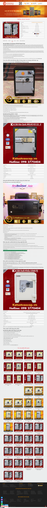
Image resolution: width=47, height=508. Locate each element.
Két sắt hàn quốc (33, 491)
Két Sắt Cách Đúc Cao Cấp (6, 486)
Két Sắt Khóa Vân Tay (33, 493)
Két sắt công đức (12, 493)
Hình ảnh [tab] (9, 40)
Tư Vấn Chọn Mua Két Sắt (20, 493)
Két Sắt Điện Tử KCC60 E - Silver (29, 360)
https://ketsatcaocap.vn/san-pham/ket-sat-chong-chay (18, 56)
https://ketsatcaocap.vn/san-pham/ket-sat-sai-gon (14, 257)
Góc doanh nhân (25, 0)
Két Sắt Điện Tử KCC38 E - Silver (8, 360)
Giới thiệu (21, 0)
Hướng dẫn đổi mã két (30, 0)
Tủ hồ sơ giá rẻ (19, 500)
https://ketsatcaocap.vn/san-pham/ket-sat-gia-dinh (14, 256)
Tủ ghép (18, 499)
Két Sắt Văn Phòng (21, 485)
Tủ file (31, 499)
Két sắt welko (25, 491)
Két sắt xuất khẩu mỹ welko (22, 484)
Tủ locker (25, 499)
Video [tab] (15, 40)
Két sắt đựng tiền (19, 491)
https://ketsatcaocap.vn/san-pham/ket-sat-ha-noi (13, 258)
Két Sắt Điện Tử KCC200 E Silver (29, 384)
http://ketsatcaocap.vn (21, 267)
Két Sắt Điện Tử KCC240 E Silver (39, 384)
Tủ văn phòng (39, 500)
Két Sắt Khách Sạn (12, 485)
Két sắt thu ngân (5, 493)
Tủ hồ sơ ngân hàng (33, 500)
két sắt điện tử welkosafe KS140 (18, 432)
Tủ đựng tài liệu (5, 500)
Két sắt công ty (12, 492)
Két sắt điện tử (5, 491)
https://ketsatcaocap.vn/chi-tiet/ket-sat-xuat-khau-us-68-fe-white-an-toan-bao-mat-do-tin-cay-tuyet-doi (20, 326)
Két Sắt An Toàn (5, 485)
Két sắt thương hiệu (33, 492)
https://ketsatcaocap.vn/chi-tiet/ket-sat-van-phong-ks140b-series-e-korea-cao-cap (18, 112)
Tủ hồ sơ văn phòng (26, 500)
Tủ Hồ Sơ (4, 484)
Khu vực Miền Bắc (30, 484)
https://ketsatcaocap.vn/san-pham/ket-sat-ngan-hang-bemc (18, 253)
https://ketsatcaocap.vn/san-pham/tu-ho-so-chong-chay (16, 255)
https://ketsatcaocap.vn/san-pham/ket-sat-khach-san (17, 252)
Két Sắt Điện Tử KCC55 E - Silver (18, 372)
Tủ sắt (38, 499)
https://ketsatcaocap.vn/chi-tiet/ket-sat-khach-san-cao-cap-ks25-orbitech (18, 240)
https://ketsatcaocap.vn (8, 340)
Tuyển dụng (38, 0)
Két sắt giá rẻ (39, 491)
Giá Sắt (32, 501)
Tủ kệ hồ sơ (39, 501)
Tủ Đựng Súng (11, 484)
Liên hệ (41, 0)
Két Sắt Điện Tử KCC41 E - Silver (18, 360)
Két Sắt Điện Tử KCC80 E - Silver (39, 360)
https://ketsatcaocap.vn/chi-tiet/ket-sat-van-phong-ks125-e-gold (18, 117)
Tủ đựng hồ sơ (11, 500)
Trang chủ (18, 0)
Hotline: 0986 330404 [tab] (22, 40)
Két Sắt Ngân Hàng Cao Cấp (13, 486)
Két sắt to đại (4, 492)
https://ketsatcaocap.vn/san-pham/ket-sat (17, 55)
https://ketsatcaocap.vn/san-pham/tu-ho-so (14, 254)
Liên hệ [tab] (18, 40)
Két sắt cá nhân (26, 492)
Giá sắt (4, 499)
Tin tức (34, 0)
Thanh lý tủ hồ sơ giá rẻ (6, 501)
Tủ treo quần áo (12, 499)
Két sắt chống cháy (40, 492)
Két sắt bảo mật (19, 492)
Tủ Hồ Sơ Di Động (19, 501)
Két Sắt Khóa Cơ (26, 493)
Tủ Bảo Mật (20, 486)
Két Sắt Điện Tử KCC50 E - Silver (8, 372)
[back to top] (45, 506)
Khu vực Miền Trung (30, 485)
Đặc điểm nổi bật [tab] (5, 40)
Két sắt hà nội (11, 491)
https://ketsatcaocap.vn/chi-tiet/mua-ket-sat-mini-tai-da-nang (16, 259)
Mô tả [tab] (12, 40)
